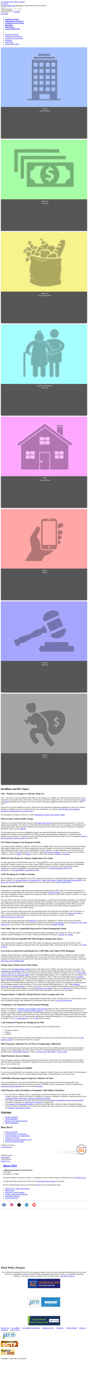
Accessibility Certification (30, 1328)
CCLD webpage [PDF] (63, 882)
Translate (17, 12)
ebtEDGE (33, 921)
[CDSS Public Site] (8, 6)
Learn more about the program (11, 1086)
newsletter (39, 1086)
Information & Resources (13, 36)
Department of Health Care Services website (50, 815)
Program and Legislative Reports (16, 1121)
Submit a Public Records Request (16, 1194)
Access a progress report (63, 1000)
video (36, 1018)
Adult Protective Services (33, 1102)
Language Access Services (14, 38)
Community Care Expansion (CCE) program (32, 1009)
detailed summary (19, 986)
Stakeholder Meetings (12, 1196)
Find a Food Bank (11, 1132)
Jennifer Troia (5, 1161)
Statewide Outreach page (46, 1181)
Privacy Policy (15, 1330)
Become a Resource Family (14, 1141)
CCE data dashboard (20, 1018)
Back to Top (5, 1328)
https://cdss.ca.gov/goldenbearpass (12, 961)
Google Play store (76, 922)
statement (23, 829)
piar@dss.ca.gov (80, 1178)
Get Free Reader (71, 1328)
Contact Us (60, 1328)
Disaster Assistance (11, 1117)
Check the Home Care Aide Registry (17, 1136)
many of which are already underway (30, 1011)
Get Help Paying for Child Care (16, 1134)
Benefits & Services (12, 34)
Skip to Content (19, 2)
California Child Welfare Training (19, 1108)
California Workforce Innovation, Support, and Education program (27, 1098)
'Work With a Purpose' (66, 1276)
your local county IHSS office (46, 1052)
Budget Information (11, 1123)
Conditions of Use (48, 1328)
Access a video (62, 1052)
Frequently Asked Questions (14, 1192)
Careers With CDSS (12, 44)
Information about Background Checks (18, 1139)
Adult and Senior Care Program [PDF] (28, 880)
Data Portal (9, 42)
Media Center (9, 1190)
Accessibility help (7, 2)
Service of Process (11, 1198)
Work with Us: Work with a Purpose (17, 1188)
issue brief (67, 988)
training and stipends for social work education (66, 1100)
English (83, 800)
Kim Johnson (5, 1157)
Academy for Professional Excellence (21, 1104)
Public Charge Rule (43, 823)
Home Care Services (8, 882)
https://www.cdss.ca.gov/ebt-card (12, 917)
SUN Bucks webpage (52, 852)
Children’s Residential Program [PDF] (69, 880)
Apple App (59, 922)
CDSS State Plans (11, 1119)
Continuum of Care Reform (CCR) (13, 971)
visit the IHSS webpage (20, 1052)
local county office (74, 913)
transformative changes (22, 969)
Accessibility (15, 1328)
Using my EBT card (12, 1138)
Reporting (8, 40)
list (38, 1185)
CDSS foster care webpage (43, 988)
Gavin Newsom (6, 1147)
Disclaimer (4, 14)
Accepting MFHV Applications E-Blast (25, 870)
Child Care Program (48, 880)
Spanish (6, 802)
